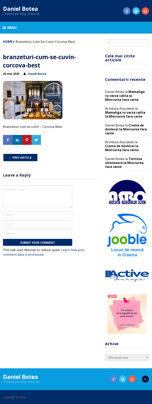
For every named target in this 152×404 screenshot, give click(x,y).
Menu (12, 27)
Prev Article (22, 157)
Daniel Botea (20, 8)
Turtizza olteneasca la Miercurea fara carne (124, 163)
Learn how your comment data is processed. (44, 252)
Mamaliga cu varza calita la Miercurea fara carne (125, 96)
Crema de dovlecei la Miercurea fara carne (126, 129)
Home (7, 41)
